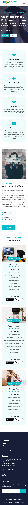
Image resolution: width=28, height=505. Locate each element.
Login (23, 502)
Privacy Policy (7, 448)
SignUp (23, 491)
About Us (5, 443)
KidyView (10, 499)
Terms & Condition (8, 450)
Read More (5, 35)
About (10, 502)
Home (5, 502)
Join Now (13, 35)
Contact (17, 502)
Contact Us (6, 446)
